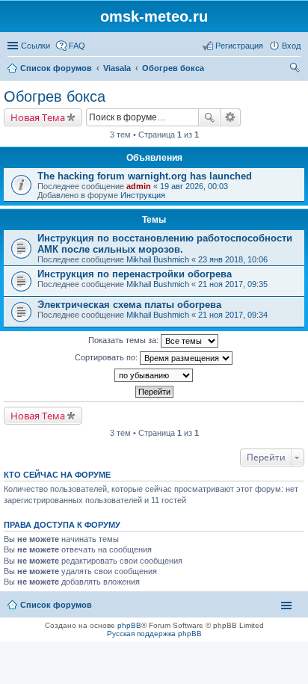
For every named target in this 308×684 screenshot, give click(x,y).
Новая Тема (37, 117)
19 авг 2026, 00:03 (194, 186)
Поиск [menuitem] (296, 70)
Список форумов (56, 604)
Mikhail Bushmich (157, 259)
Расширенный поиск (231, 117)
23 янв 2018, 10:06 (233, 259)
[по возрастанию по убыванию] (154, 375)
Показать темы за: (124, 340)
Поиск (209, 117)
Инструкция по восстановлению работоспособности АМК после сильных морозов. (164, 243)
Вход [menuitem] (291, 45)
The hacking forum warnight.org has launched (144, 176)
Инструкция (142, 195)
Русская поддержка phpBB (154, 633)
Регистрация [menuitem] (239, 45)
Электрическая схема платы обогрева (129, 304)
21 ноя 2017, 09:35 (233, 284)
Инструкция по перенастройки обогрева (134, 274)
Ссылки (35, 45)
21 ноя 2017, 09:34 (233, 314)
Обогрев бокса (54, 96)
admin (138, 186)
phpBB (129, 625)
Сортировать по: (107, 357)
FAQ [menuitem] (77, 45)
